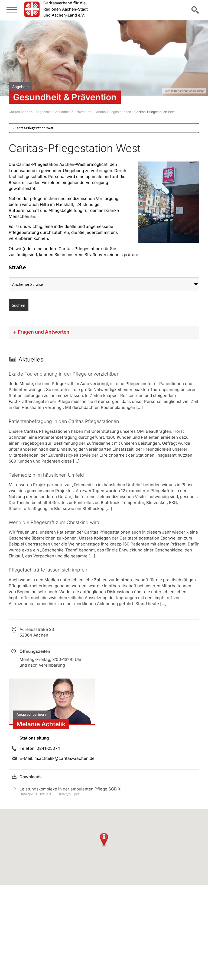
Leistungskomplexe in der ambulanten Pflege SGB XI (71, 789)
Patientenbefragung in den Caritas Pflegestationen (64, 421)
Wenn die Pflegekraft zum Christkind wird (54, 522)
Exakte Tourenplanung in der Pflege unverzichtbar (63, 374)
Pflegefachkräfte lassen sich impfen (48, 570)
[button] (104, 839)
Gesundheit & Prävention (72, 112)
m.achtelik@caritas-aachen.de (64, 758)
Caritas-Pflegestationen (113, 112)
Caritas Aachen (20, 112)
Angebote (42, 112)
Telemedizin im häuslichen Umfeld (46, 475)
